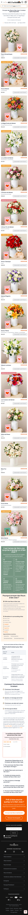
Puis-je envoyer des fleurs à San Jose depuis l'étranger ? (13, 765)
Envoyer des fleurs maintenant (14, 813)
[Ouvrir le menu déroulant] (23, 857)
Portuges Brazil (13, 912)
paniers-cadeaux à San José (15, 712)
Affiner (25, 912)
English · (12, 910)
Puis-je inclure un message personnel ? (12, 781)
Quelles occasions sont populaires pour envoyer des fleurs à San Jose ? (14, 786)
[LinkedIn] (22, 851)
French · (11, 908)
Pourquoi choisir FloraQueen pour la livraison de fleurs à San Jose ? (14, 791)
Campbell (5, 574)
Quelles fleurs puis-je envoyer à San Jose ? (13, 770)
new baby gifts (8, 726)
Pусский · (17, 910)
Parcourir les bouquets (14, 818)
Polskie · (7, 910)
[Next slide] (24, 748)
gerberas (7, 692)
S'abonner (14, 832)
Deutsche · (16, 908)
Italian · (20, 908)
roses (18, 691)
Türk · (21, 910)
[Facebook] (5, 851)
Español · (8, 908)
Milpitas (6, 632)
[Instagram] (14, 851)
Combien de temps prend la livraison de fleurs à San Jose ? (12, 776)
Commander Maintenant (19, 57)
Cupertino (21, 566)
